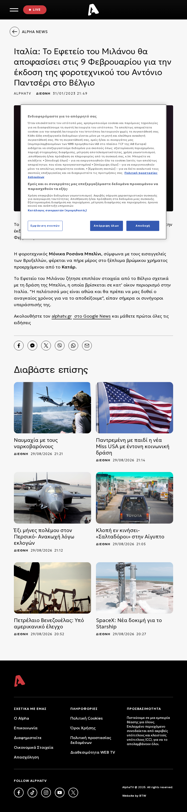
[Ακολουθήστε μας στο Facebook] (19, 792)
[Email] (87, 345)
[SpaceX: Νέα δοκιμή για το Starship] (134, 588)
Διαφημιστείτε (28, 737)
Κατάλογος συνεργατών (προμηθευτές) (57, 210)
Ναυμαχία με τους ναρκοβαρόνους (36, 443)
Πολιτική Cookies (86, 718)
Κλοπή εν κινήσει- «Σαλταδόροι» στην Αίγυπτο (130, 533)
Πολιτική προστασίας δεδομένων (90, 740)
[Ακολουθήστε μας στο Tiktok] (32, 792)
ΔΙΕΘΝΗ (43, 93)
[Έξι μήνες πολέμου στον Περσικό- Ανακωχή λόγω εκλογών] (52, 497)
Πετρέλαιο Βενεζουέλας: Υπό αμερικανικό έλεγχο (49, 623)
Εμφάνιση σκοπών (45, 225)
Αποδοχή (143, 225)
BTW (142, 795)
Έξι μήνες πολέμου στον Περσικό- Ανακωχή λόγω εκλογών (44, 536)
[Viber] (60, 345)
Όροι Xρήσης (82, 727)
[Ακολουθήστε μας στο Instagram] (46, 792)
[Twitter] (46, 345)
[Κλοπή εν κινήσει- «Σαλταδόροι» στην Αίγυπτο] (134, 497)
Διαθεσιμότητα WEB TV (92, 752)
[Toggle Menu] (14, 10)
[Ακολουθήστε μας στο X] (73, 792)
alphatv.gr (62, 316)
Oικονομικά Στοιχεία (33, 747)
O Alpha (21, 718)
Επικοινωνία (25, 727)
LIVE (37, 10)
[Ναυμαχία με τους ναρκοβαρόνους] (52, 407)
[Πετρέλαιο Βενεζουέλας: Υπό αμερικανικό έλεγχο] (52, 588)
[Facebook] (19, 345)
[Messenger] (32, 345)
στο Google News (92, 316)
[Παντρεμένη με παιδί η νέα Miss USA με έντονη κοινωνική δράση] (134, 407)
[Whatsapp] (73, 345)
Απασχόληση (26, 757)
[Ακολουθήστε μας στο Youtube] (60, 792)
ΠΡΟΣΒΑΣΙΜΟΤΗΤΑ (144, 709)
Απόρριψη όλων (106, 225)
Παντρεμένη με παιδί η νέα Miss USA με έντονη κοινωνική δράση (132, 446)
